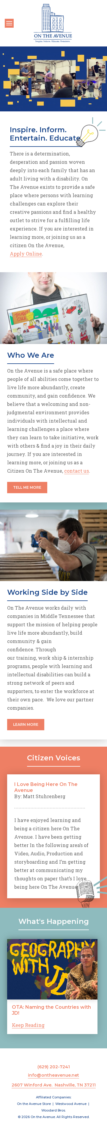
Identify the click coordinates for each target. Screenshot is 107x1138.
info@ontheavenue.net (53, 1075)
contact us (76, 471)
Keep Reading (28, 1025)
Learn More (25, 724)
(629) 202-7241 (53, 1066)
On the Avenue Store (34, 1104)
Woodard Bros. (53, 1110)
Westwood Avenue (70, 1104)
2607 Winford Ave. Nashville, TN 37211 (54, 1085)
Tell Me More (27, 487)
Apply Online (26, 253)
